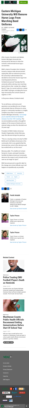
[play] (2, 406)
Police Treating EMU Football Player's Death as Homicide (13, 280)
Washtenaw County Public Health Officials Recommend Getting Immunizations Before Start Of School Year (13, 322)
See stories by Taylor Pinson (18, 225)
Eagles (15, 176)
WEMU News (10, 173)
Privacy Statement (7, 369)
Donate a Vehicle (7, 366)
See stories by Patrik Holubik (18, 208)
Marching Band (10, 180)
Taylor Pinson (14, 216)
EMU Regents (6, 379)
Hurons (8, 176)
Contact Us (5, 373)
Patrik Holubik (15, 195)
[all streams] (27, 406)
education (19, 173)
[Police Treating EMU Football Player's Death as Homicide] (13, 266)
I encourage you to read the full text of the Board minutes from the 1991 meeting (14, 117)
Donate (24, 2)
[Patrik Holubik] (5, 197)
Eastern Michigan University (13, 183)
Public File (5, 376)
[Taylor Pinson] (5, 218)
